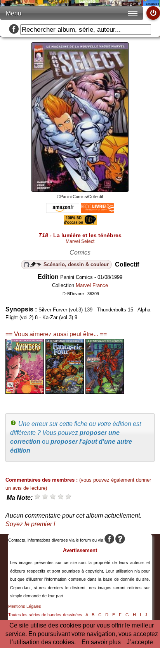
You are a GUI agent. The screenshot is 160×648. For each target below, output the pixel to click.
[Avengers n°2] (24, 391)
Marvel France (92, 285)
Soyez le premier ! (30, 524)
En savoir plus (101, 642)
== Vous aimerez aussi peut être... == (56, 334)
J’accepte (140, 642)
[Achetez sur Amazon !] (62, 210)
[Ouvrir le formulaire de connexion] (153, 13)
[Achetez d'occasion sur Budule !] (80, 222)
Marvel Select (80, 241)
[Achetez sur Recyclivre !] (97, 210)
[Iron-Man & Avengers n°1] (104, 391)
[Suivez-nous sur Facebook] (14, 29)
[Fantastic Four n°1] (64, 391)
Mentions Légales (24, 606)
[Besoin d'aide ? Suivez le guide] (120, 540)
